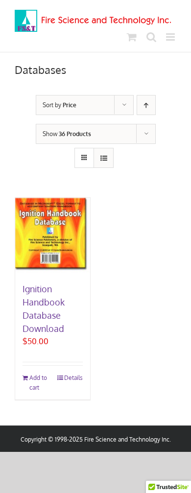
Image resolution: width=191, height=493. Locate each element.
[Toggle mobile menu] (171, 37)
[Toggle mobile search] (151, 37)
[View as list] (103, 157)
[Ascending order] (146, 105)
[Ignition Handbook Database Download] (52, 235)
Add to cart (38, 382)
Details (73, 377)
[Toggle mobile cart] (132, 37)
